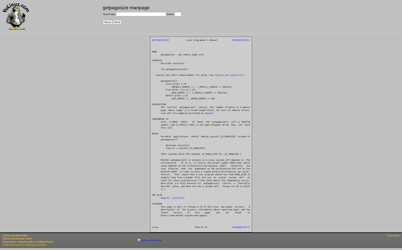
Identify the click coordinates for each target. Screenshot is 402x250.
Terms (29, 238)
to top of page (393, 235)
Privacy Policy (9, 242)
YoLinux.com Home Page (15, 235)
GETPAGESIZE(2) (161, 40)
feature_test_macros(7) (228, 75)
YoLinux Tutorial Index (13, 238)
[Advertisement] (352, 14)
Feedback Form (44, 242)
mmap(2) (209, 113)
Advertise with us (26, 242)
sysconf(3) (178, 198)
